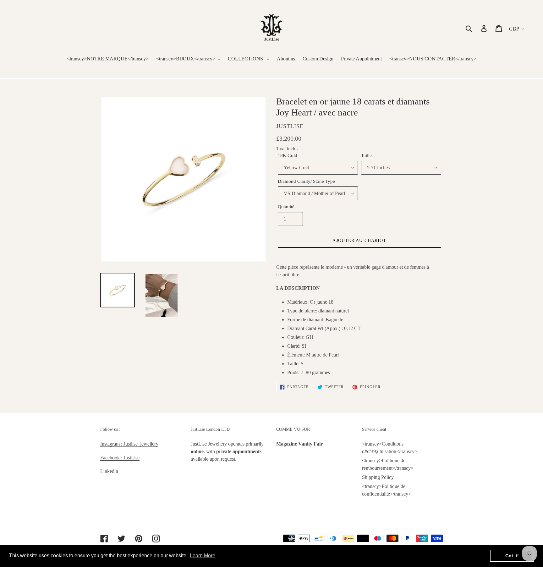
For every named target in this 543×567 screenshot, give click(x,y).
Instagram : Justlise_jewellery (129, 443)
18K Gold (287, 155)
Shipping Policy (378, 477)
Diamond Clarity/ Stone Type (306, 181)
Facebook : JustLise (120, 457)
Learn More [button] (202, 555)
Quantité (286, 206)
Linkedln (109, 471)
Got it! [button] (512, 555)
